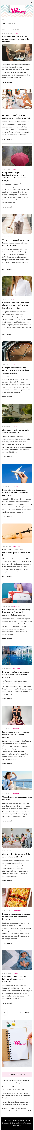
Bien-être (16, 669)
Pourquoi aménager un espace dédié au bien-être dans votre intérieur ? (15, 675)
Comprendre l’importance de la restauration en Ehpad (16, 855)
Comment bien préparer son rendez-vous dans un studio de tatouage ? (15, 39)
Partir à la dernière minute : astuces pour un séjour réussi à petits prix (15, 492)
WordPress (17, 1126)
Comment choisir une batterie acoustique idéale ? (15, 431)
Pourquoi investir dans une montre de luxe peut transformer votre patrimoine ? (16, 370)
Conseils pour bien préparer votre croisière (17, 798)
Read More (6, 82)
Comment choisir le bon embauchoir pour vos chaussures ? (16, 552)
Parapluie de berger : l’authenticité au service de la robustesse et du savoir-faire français (14, 176)
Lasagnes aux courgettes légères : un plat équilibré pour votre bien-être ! (16, 916)
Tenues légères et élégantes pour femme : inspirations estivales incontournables (16, 243)
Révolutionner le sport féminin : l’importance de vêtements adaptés (16, 734)
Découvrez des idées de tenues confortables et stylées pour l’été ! (16, 116)
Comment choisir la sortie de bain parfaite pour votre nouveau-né (14, 979)
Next (26, 1012)
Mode (16, 33)
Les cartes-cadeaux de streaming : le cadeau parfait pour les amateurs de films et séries (16, 612)
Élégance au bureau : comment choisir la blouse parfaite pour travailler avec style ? (15, 305)
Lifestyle (16, 427)
